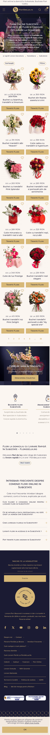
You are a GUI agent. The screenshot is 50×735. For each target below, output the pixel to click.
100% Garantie (24, 669)
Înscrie (25, 578)
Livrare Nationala (10, 673)
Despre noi (8, 637)
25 (41, 339)
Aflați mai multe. (32, 723)
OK (25, 730)
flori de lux (23, 9)
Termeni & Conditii (11, 680)
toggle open (4, 10)
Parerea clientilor (10, 651)
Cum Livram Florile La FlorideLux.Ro (17, 655)
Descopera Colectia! (25, 378)
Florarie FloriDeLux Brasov (14, 642)
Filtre (42, 63)
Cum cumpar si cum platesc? (15, 646)
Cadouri (16, 662)
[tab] (17, 433)
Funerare (26, 662)
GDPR (41, 680)
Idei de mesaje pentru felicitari (22, 687)
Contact (19, 637)
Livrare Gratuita (10, 669)
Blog (6, 687)
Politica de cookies (28, 680)
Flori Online (37, 662)
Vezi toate (25, 463)
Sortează (9, 63)
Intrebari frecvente (34, 642)
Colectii (7, 662)
